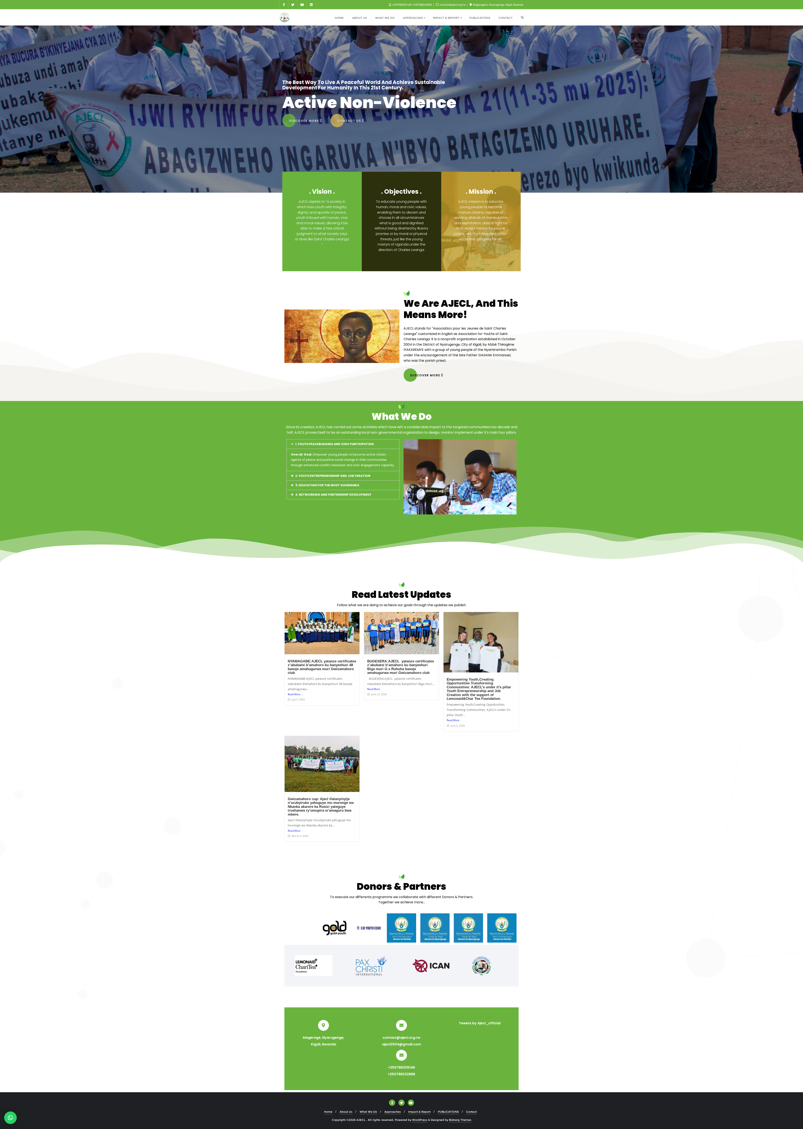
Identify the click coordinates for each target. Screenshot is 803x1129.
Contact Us (349, 120)
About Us (346, 1111)
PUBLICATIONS (448, 1111)
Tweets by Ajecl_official (479, 1023)
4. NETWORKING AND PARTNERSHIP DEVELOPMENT (333, 495)
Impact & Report (419, 1111)
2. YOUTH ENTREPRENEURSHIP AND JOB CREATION (332, 476)
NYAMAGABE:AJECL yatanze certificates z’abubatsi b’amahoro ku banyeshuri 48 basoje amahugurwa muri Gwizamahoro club (322, 667)
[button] (343, 444)
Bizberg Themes (460, 1119)
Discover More (304, 120)
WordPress (419, 1119)
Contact (471, 1111)
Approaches (392, 1111)
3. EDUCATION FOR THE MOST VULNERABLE (327, 485)
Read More (294, 694)
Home (328, 1111)
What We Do (368, 1111)
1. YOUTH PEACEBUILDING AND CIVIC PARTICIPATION (334, 444)
